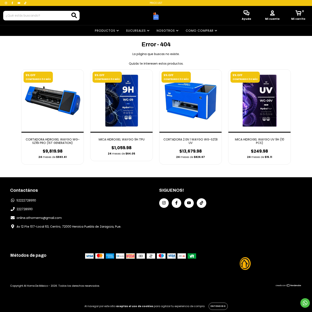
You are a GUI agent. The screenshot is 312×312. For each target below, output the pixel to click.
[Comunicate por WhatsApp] (305, 303)
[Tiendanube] (288, 286)
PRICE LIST (156, 3)
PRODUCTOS (105, 30)
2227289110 (25, 209)
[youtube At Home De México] (19, 3)
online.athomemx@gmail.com (39, 218)
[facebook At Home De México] (13, 3)
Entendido (218, 306)
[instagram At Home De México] (6, 3)
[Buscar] (74, 15)
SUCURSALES (136, 30)
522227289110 (26, 200)
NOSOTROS (166, 30)
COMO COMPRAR (200, 30)
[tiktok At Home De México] (25, 3)
